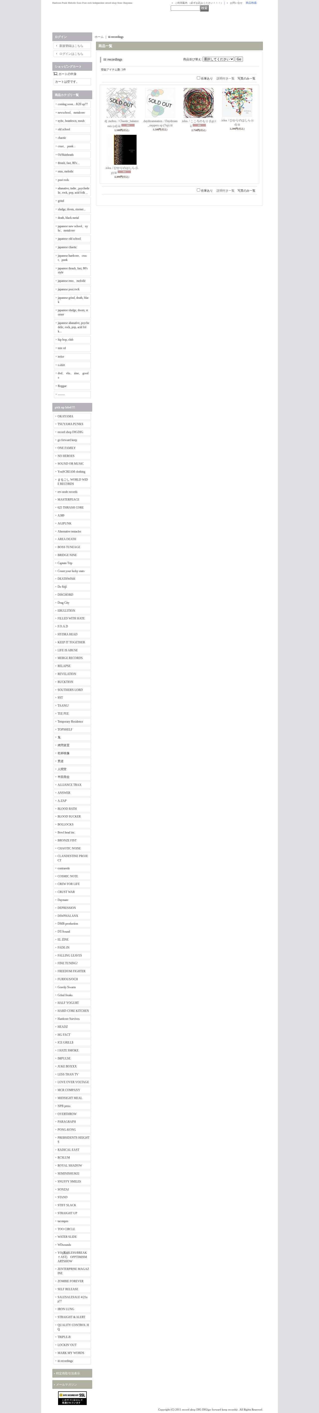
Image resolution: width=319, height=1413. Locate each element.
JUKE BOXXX (67, 1066)
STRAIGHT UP (67, 1213)
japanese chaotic (67, 247)
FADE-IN (64, 947)
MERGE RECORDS (70, 658)
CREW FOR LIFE (69, 884)
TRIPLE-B (64, 1337)
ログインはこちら (71, 54)
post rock (63, 180)
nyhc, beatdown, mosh (71, 121)
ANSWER (64, 793)
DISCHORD (65, 594)
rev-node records (68, 492)
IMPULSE (64, 1058)
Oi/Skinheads (66, 154)
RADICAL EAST (68, 1150)
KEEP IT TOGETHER (71, 642)
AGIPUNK (65, 523)
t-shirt (61, 365)
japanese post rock (69, 289)
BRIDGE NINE (67, 555)
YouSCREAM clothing (71, 471)
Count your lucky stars (71, 571)
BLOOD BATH (67, 809)
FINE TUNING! (68, 963)
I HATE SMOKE (68, 1050)
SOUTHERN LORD (70, 690)
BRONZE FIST (67, 840)
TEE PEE (63, 713)
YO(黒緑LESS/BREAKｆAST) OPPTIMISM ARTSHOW (72, 1257)
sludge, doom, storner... (71, 209)
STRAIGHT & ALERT (71, 1317)
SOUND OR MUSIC (71, 463)
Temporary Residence (70, 721)
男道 (61, 761)
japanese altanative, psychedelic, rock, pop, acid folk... (73, 327)
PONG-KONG (67, 1129)
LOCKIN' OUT (67, 1345)
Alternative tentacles (69, 531)
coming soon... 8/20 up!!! (73, 104)
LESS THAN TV (68, 1074)
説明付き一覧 (226, 78)
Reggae (62, 386)
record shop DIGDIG (70, 432)
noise (61, 356)
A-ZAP (62, 801)
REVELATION (67, 674)
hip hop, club (65, 339)
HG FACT (64, 1035)
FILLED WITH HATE (71, 618)
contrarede (64, 868)
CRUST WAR (66, 892)
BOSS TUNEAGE (69, 547)
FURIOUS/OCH (68, 979)
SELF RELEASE (68, 1289)
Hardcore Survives (69, 1019)
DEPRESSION (67, 908)
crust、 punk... (67, 146)
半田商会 (64, 777)
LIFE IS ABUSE (68, 650)
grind (61, 201)
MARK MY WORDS (71, 1353)
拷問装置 (64, 745)
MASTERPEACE (68, 499)
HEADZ (63, 1027)
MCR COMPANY (69, 1090)
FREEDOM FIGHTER (71, 971)
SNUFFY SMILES (69, 1181)
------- (61, 394)
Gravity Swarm (67, 987)
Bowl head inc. (66, 832)
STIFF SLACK (67, 1205)
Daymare (63, 900)
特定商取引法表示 (68, 1373)
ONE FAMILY (67, 448)
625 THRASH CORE (71, 507)
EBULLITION (66, 610)
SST (60, 697)
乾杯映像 (64, 753)
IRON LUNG (66, 1309)
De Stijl (62, 587)
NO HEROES (66, 456)
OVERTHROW (67, 1114)
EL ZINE (63, 939)
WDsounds (64, 1245)
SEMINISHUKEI (68, 1173)
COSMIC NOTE (68, 876)
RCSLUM (64, 1157)
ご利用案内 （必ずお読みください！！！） (199, 2)
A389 (61, 515)
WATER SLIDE (67, 1237)
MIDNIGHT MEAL (70, 1098)
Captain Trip (65, 563)
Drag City (63, 602)
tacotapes (63, 1221)
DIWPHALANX (68, 916)
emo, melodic (66, 171)
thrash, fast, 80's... (68, 163)
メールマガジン (66, 1384)
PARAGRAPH (67, 1121)
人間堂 (62, 769)
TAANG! (63, 705)
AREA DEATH (67, 539)
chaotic (62, 138)
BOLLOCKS (66, 824)
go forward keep (67, 440)
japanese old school (69, 238)
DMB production (68, 923)
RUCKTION (65, 682)
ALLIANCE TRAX (69, 785)
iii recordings (65, 1361)
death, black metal (68, 218)
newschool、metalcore (71, 112)
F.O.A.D (63, 626)
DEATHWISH (66, 579)
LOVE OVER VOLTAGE (73, 1082)
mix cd (62, 348)
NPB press (64, 1106)
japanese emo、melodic (72, 281)
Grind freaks (65, 995)
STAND (63, 1197)
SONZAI (63, 1189)
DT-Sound (64, 931)
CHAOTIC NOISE (69, 848)
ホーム (99, 37)
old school (64, 129)
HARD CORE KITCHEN (73, 1011)
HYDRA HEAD (68, 634)
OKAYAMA (65, 416)
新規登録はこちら (71, 46)
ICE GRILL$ (65, 1042)
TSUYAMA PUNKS (70, 424)
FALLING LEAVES (70, 955)
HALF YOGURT (68, 1003)
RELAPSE (64, 666)
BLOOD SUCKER (69, 816)
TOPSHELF (65, 729)
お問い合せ (236, 2)
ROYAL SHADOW (70, 1165)
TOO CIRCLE (66, 1229)
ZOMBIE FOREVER (70, 1281)
